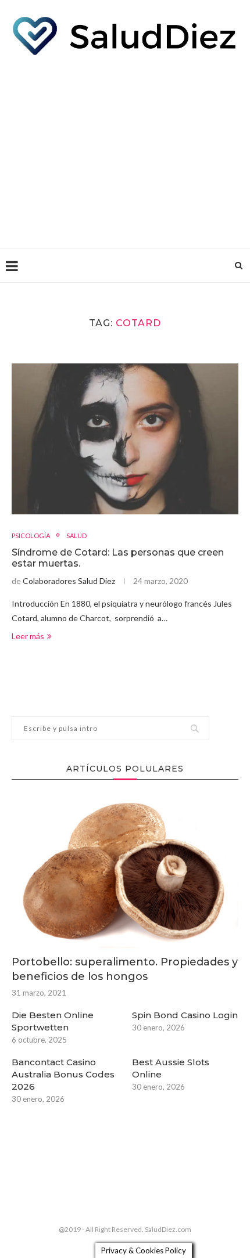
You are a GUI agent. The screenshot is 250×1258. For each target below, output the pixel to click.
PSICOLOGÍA (31, 535)
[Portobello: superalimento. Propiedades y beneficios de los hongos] (125, 872)
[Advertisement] (125, 149)
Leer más (28, 636)
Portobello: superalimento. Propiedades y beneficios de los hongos (125, 969)
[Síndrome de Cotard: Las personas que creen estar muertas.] (125, 438)
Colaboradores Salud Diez (69, 581)
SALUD (76, 535)
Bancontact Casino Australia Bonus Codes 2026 (63, 1074)
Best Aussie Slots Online (170, 1068)
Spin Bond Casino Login (185, 1015)
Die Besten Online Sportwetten (53, 1021)
